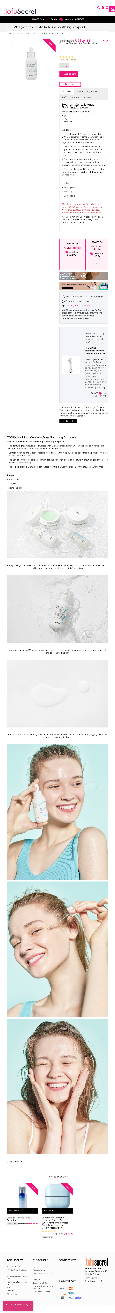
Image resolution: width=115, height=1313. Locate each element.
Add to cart (70, 74)
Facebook (61, 1268)
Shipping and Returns (41, 1283)
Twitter (73, 1268)
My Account (37, 1267)
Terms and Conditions (41, 1292)
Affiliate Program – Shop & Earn (17, 1277)
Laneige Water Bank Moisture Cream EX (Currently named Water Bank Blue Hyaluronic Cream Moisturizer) (55, 1222)
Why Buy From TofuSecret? (17, 1270)
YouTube (61, 1272)
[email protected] (93, 1281)
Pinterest (79, 1268)
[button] (11, 43)
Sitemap (10, 1287)
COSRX (71, 84)
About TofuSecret (13, 1267)
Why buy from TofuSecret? (78, 305)
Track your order (39, 1270)
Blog (8, 1273)
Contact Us (11, 1291)
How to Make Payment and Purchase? (17, 1283)
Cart (34, 1276)
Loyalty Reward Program (42, 1273)
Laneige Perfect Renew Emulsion (19, 1219)
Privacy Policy (12, 1294)
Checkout (36, 1280)
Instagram (67, 1268)
